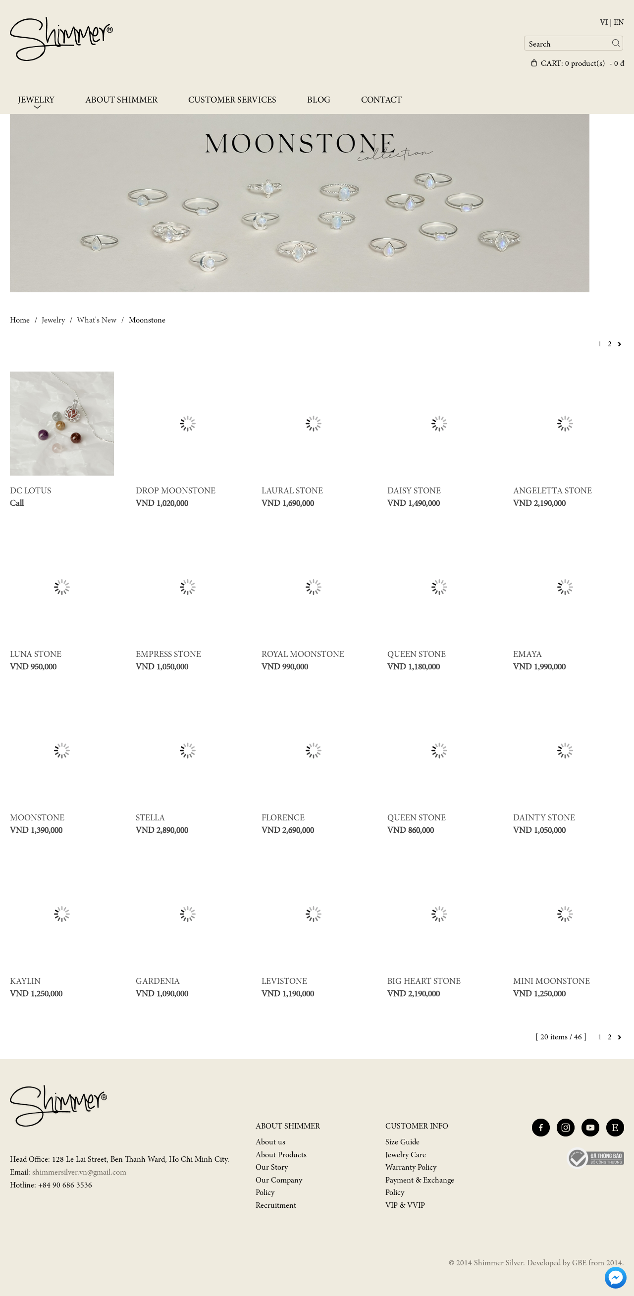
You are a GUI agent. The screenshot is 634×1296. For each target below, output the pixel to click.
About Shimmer (121, 100)
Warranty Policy (410, 1168)
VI (604, 23)
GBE (579, 1263)
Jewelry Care (405, 1155)
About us (270, 1142)
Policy (265, 1193)
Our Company (279, 1181)
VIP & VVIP (405, 1206)
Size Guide (402, 1142)
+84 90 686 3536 (65, 1185)
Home (20, 320)
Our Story (272, 1168)
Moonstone (147, 320)
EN (619, 23)
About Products (281, 1155)
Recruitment (276, 1206)
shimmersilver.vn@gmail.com (79, 1173)
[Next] (619, 344)
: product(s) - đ (582, 64)
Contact (381, 100)
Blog (318, 100)
